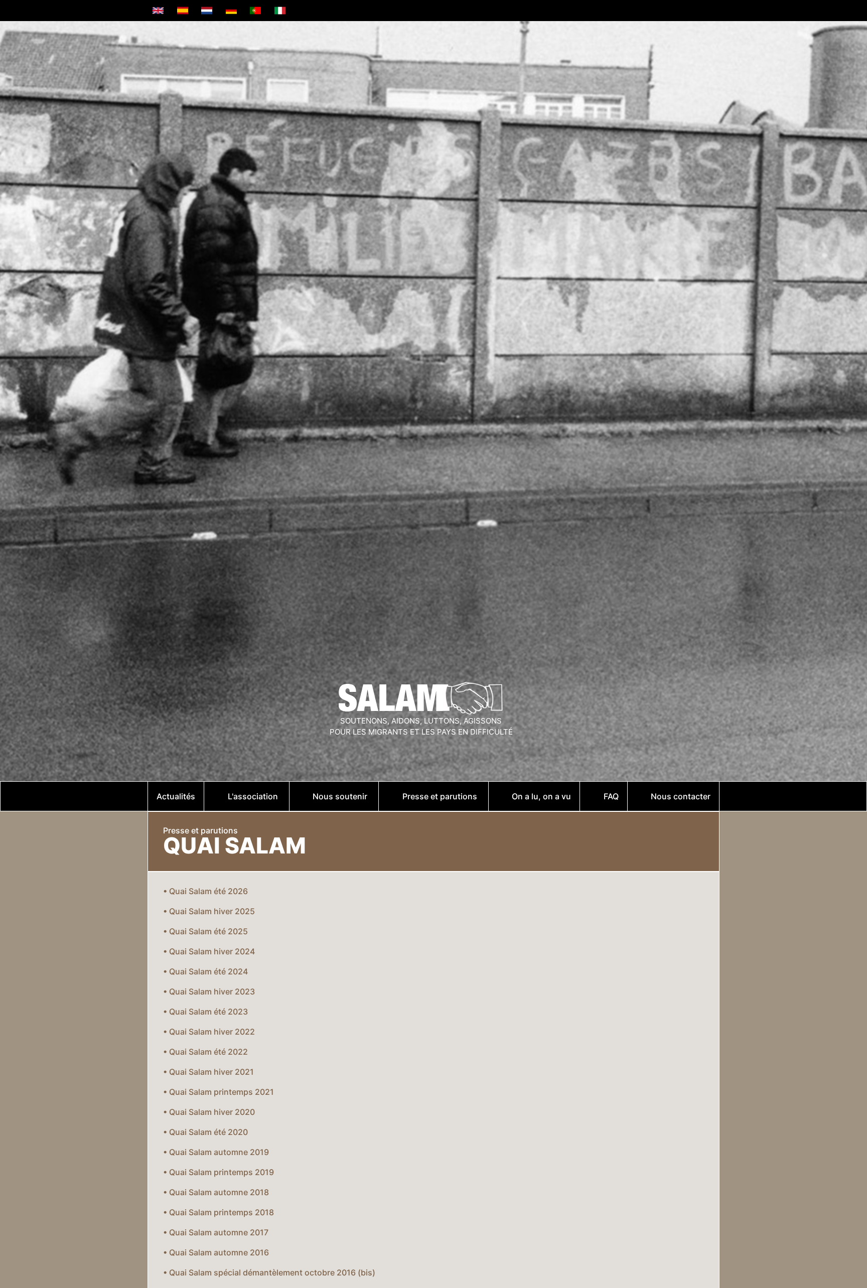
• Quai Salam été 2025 (205, 931)
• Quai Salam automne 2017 (215, 1232)
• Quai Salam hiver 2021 (208, 1072)
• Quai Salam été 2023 (205, 1012)
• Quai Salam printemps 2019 (218, 1172)
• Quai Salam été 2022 (205, 1052)
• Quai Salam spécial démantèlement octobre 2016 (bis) (269, 1272)
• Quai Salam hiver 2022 (209, 1032)
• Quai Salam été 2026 (205, 891)
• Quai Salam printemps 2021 (218, 1092)
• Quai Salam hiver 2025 (209, 911)
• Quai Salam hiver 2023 (209, 991)
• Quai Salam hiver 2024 (209, 951)
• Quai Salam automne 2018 (216, 1192)
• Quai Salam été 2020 (205, 1132)
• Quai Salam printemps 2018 (218, 1212)
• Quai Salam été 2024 (205, 971)
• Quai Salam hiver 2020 (209, 1112)
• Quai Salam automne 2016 (216, 1252)
